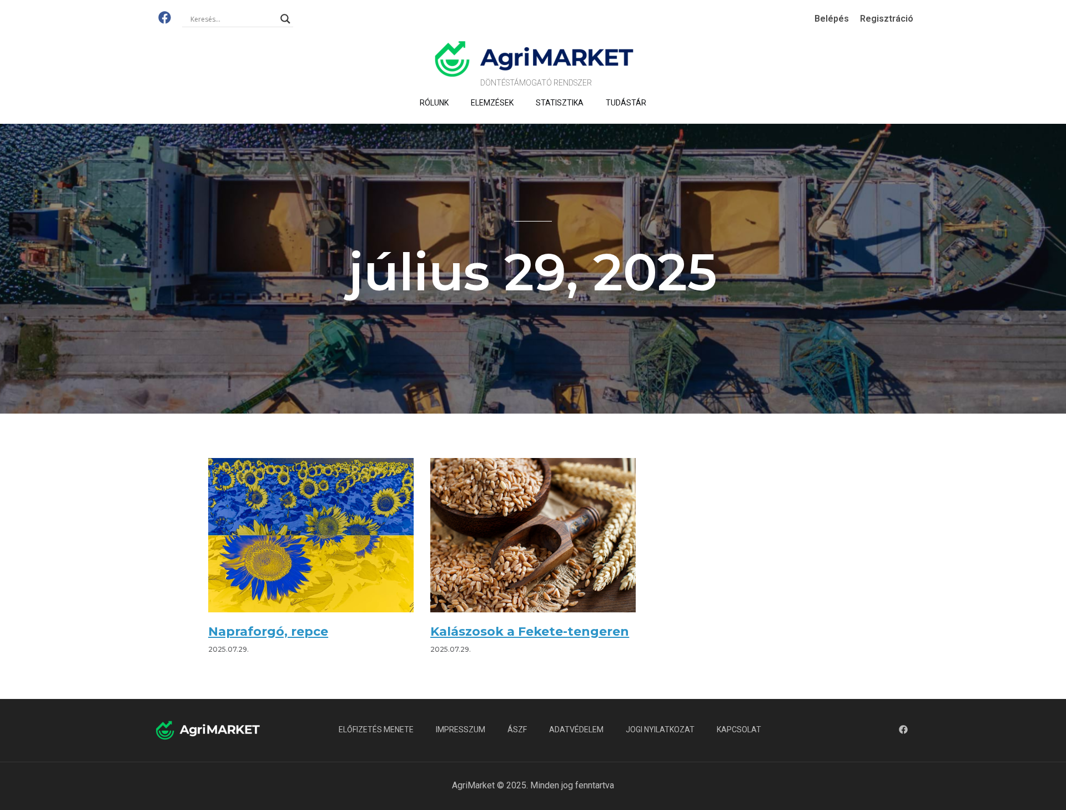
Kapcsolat (739, 729)
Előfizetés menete (376, 729)
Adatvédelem (576, 729)
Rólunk (434, 102)
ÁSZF (517, 729)
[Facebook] (164, 17)
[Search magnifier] (285, 19)
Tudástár (626, 102)
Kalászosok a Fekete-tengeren (529, 631)
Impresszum (460, 729)
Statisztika (560, 102)
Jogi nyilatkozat (660, 729)
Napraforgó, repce (268, 631)
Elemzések (492, 102)
